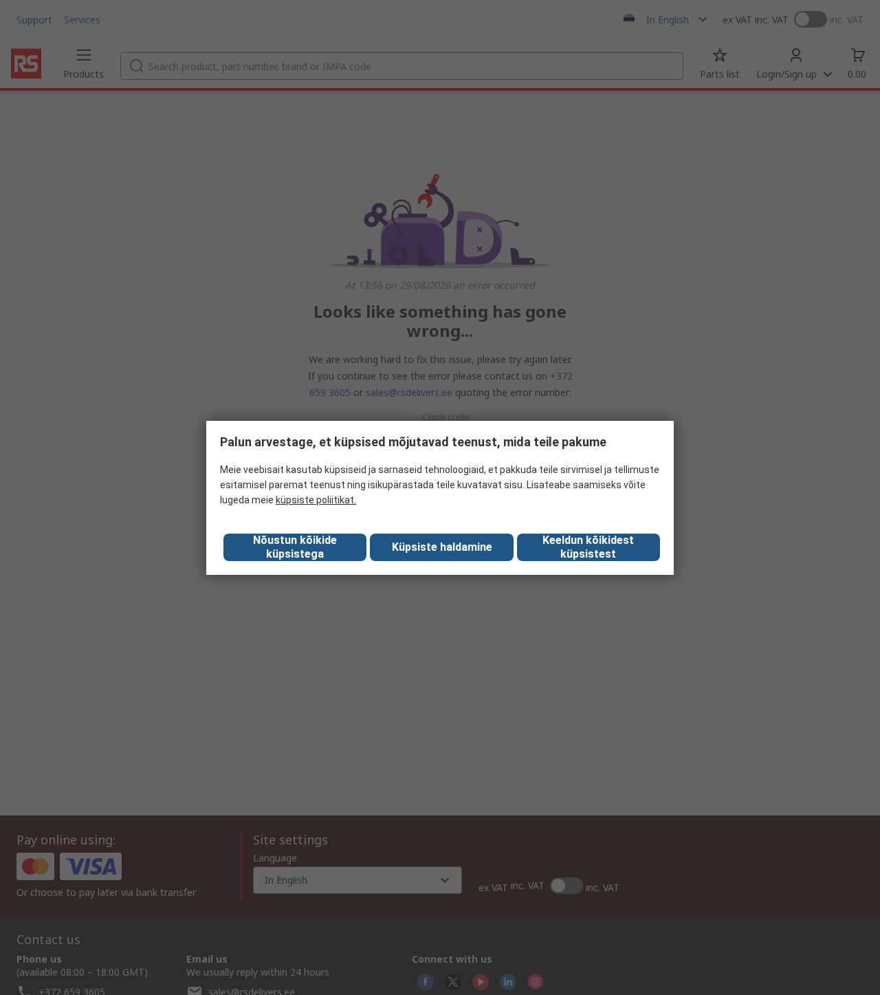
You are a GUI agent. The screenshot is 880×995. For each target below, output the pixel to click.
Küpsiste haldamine (442, 547)
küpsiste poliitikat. (316, 499)
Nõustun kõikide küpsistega (295, 547)
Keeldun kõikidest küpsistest (588, 547)
